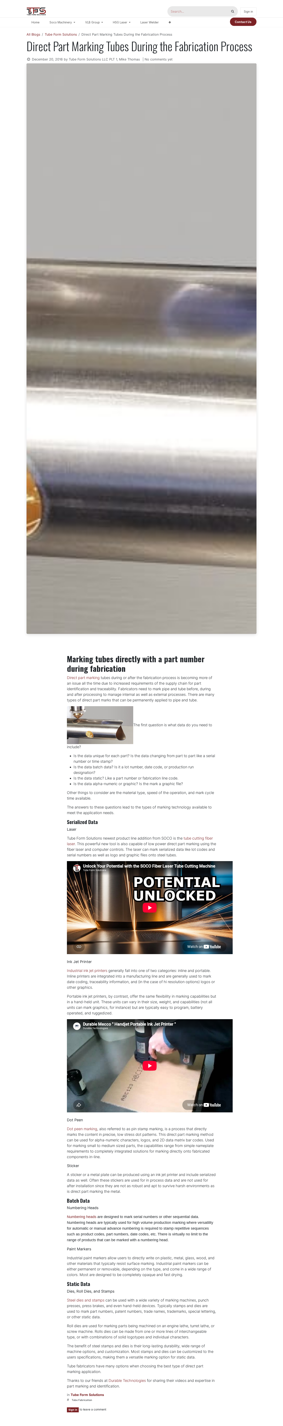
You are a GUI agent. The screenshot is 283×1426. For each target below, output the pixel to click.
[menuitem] (36, 22)
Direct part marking (83, 678)
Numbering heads (81, 1217)
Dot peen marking (82, 1129)
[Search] (232, 11)
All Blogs (33, 34)
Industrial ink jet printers (87, 970)
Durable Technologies (127, 1380)
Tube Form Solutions (61, 34)
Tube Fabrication (82, 1400)
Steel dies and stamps (85, 1300)
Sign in (248, 11)
